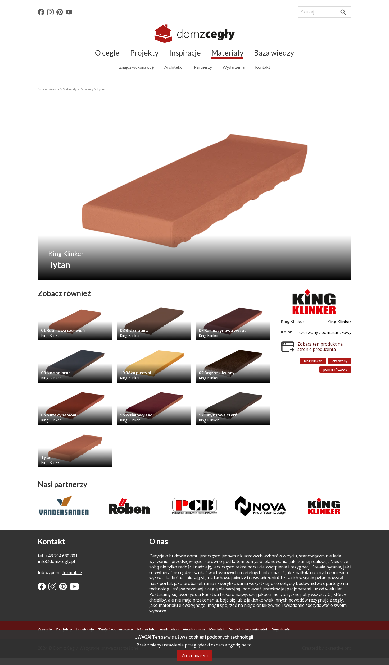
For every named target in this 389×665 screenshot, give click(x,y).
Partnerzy (203, 67)
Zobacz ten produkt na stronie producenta (320, 346)
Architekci (173, 67)
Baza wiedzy (274, 52)
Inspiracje (185, 52)
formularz (72, 572)
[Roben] (64, 506)
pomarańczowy (335, 369)
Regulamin (280, 629)
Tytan (101, 89)
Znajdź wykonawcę (136, 67)
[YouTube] (69, 12)
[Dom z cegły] (194, 33)
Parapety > (88, 89)
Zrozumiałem (195, 655)
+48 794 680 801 (62, 556)
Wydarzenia (234, 67)
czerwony (339, 361)
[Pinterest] (59, 12)
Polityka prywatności (247, 629)
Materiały (227, 52)
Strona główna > (50, 89)
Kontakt (262, 67)
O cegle (107, 52)
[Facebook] (41, 12)
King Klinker (313, 361)
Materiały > (71, 89)
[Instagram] (50, 12)
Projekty (144, 52)
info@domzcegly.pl (56, 561)
